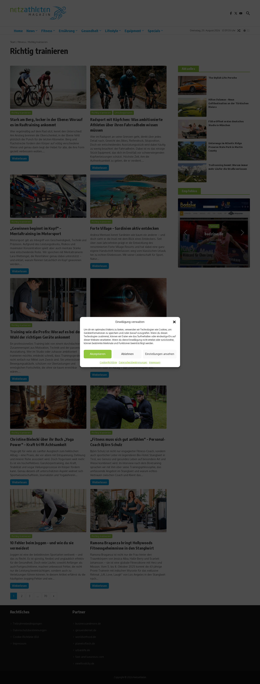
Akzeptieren (97, 354)
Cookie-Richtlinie (108, 362)
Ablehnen (127, 354)
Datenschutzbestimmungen (133, 362)
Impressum (154, 362)
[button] (174, 322)
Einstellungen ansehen (159, 354)
